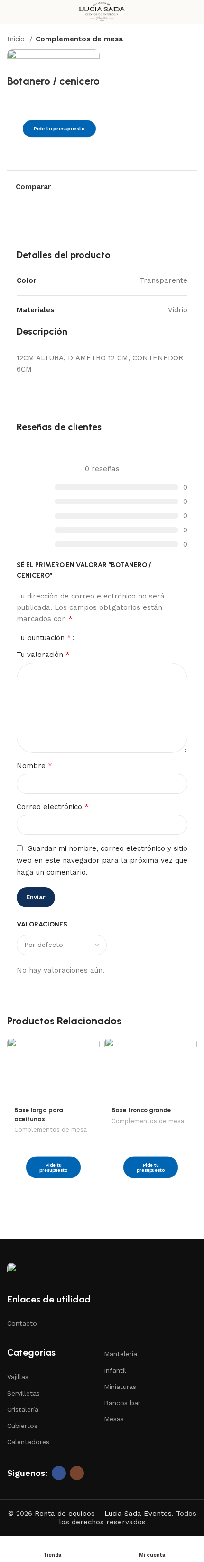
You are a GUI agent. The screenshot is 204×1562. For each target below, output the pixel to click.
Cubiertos (22, 1425)
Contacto (22, 1323)
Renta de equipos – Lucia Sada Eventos (103, 1513)
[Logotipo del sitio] (102, 11)
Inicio (17, 39)
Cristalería (22, 1409)
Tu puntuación (44, 638)
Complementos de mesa (79, 39)
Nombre (34, 765)
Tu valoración (43, 654)
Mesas (114, 1419)
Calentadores (28, 1442)
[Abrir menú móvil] (10, 11)
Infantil (115, 1370)
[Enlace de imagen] (31, 1272)
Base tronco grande (141, 1110)
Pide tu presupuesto (59, 129)
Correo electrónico (53, 806)
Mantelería (120, 1354)
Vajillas (17, 1376)
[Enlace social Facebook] (59, 1473)
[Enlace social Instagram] (77, 1473)
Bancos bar (122, 1403)
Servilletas (23, 1393)
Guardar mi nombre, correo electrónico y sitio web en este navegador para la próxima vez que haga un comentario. (102, 860)
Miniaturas (120, 1386)
